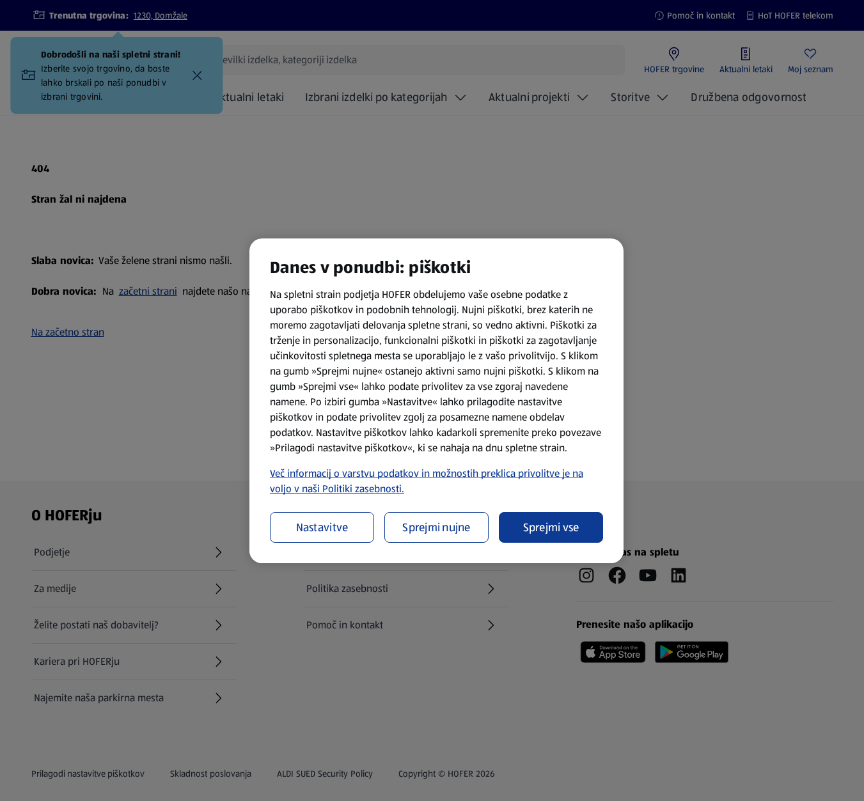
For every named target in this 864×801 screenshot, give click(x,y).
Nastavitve (322, 527)
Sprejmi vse (551, 527)
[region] (436, 400)
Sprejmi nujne (436, 527)
